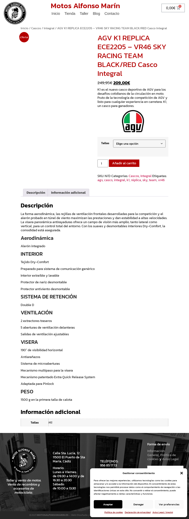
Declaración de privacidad (138, 512)
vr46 (161, 179)
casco (108, 179)
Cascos (36, 28)
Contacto (111, 13)
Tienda (69, 13)
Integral (49, 28)
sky (144, 179)
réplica (136, 179)
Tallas (105, 143)
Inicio (55, 13)
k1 (128, 179)
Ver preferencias (169, 504)
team (153, 179)
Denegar (138, 504)
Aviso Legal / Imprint (162, 512)
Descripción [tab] (36, 192)
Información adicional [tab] (68, 192)
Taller (84, 13)
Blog (96, 13)
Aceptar (108, 504)
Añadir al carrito (124, 163)
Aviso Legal (170, 458)
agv (100, 179)
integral (119, 179)
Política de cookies (113, 512)
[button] (181, 473)
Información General (156, 452)
